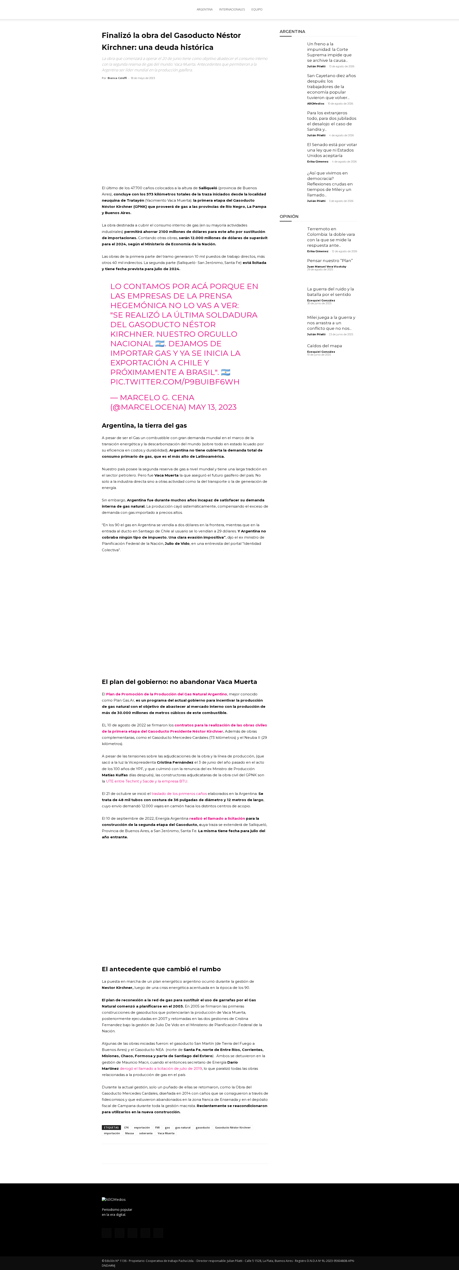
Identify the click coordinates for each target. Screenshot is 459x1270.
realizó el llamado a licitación (217, 818)
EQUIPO (256, 9)
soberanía (146, 1133)
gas (167, 1127)
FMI (157, 1127)
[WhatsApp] (128, 1154)
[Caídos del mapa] (292, 355)
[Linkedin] (139, 1154)
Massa (129, 1133)
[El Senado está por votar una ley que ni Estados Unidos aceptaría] (292, 154)
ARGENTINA (205, 9)
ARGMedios (315, 103)
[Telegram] (150, 1154)
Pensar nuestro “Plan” (330, 260)
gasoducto (203, 1127)
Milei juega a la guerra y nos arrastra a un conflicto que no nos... (331, 323)
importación (112, 1133)
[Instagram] (314, 9)
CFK (126, 1127)
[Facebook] (307, 9)
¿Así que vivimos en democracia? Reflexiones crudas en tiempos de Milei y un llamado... (330, 184)
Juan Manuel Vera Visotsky (326, 266)
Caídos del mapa (324, 345)
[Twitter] (330, 9)
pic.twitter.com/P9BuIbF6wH (175, 381)
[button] (351, 10)
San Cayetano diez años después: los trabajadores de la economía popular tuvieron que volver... (331, 86)
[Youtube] (338, 9)
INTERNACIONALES (232, 9)
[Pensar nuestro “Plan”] (292, 270)
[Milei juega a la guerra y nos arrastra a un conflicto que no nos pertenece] (292, 327)
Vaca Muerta (166, 1133)
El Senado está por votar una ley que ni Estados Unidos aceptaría (332, 150)
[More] (162, 1154)
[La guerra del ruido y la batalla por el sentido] (292, 298)
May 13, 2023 (212, 407)
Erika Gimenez (317, 161)
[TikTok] (322, 9)
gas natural (183, 1127)
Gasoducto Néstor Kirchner (233, 1127)
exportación (142, 1127)
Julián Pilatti (316, 66)
